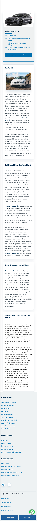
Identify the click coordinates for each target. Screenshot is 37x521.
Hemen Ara (10, 517)
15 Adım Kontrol (7, 417)
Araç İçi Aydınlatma (8, 423)
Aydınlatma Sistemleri (9, 420)
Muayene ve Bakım (7, 405)
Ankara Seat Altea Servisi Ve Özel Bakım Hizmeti (19, 48)
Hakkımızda (5, 440)
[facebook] (9, 485)
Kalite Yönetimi (6, 443)
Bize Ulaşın (5, 463)
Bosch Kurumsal (7, 469)
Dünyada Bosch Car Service (11, 466)
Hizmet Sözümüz (7, 449)
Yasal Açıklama (6, 502)
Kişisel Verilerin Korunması (10, 511)
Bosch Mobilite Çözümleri (10, 475)
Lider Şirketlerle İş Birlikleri (11, 452)
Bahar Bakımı (5, 408)
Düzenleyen (5, 498)
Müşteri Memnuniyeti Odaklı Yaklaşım (17, 44)
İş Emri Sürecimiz (7, 446)
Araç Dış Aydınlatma (8, 426)
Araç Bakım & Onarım (8, 402)
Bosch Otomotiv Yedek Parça (11, 472)
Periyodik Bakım (7, 414)
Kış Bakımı (5, 411)
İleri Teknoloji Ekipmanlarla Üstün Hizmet (19, 39)
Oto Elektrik (5, 429)
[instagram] (3, 485)
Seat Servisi (12, 35)
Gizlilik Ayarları (6, 506)
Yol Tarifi (27, 517)
